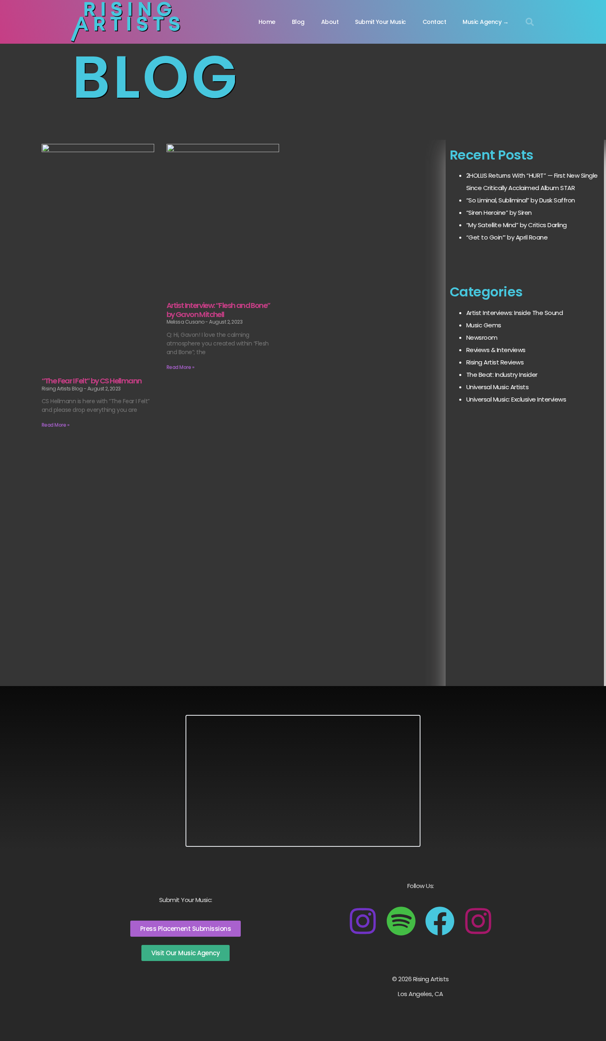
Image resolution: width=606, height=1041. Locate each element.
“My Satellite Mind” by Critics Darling (516, 225)
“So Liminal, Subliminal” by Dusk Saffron (520, 200)
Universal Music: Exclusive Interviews (516, 399)
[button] (529, 22)
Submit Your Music (380, 22)
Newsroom (482, 337)
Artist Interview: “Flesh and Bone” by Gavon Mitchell (218, 310)
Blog (298, 22)
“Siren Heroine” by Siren (499, 212)
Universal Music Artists (497, 387)
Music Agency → (485, 22)
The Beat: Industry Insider (502, 374)
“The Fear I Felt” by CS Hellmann (92, 381)
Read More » (56, 424)
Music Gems (483, 325)
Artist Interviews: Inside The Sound (514, 312)
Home (266, 22)
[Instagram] (363, 921)
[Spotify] (401, 921)
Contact (434, 22)
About (330, 22)
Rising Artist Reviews (495, 362)
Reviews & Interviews (496, 349)
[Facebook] (440, 921)
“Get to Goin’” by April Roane (507, 237)
